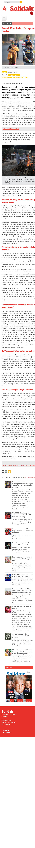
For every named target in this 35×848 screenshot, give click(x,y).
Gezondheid (21, 77)
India (4, 72)
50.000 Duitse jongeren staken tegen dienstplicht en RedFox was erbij (22, 515)
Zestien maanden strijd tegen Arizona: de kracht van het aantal (22, 531)
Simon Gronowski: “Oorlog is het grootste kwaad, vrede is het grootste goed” (22, 652)
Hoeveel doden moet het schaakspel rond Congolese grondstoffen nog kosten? (22, 591)
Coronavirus (14, 75)
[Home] (9, 712)
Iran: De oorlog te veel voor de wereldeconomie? (22, 544)
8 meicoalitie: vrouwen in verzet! (21, 608)
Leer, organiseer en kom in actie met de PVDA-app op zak (22, 559)
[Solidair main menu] (4, 18)
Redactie (6, 730)
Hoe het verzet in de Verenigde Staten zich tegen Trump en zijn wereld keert (22, 484)
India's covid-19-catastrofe (11, 129)
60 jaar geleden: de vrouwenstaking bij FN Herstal (20, 636)
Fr (32, 13)
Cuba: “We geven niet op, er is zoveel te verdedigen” (22, 576)
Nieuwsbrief (7, 732)
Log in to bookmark (3, 471)
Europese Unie (8, 77)
